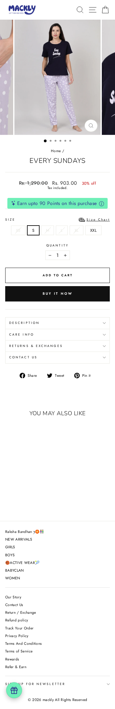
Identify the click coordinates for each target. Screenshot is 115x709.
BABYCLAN (14, 570)
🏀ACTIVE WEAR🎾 (22, 562)
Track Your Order (19, 628)
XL (77, 230)
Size (57, 219)
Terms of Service (19, 651)
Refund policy (16, 620)
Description (24, 323)
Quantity (57, 245)
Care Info (21, 334)
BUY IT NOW (58, 293)
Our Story (13, 597)
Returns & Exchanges (36, 346)
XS (18, 230)
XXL (93, 230)
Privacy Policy (17, 635)
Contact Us (23, 357)
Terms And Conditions (23, 643)
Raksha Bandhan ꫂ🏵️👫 (24, 531)
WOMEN (12, 578)
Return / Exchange (20, 612)
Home (56, 150)
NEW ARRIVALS (18, 539)
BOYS (10, 554)
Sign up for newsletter (35, 684)
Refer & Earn (15, 666)
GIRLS (10, 546)
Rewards (12, 659)
